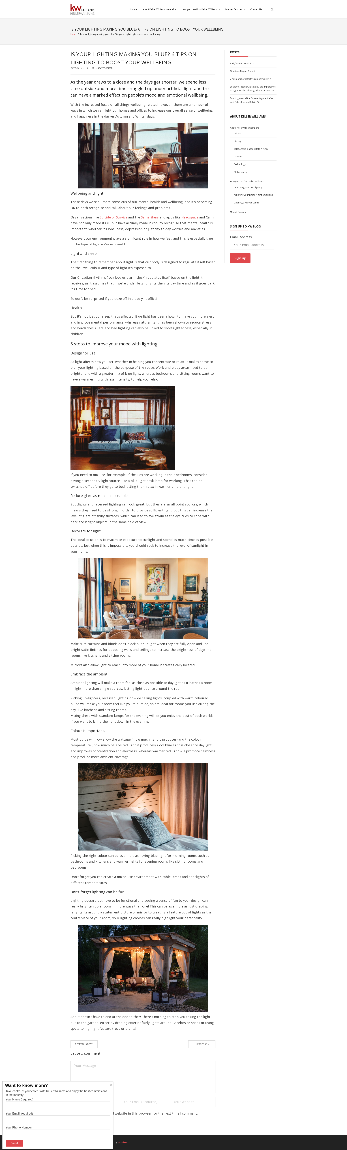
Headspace (190, 217)
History (237, 141)
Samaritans (150, 217)
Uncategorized (104, 68)
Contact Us (256, 9)
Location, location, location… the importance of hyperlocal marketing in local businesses (253, 88)
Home (133, 9)
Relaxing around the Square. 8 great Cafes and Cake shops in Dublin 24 (251, 100)
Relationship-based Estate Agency (251, 148)
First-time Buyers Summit (242, 71)
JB (87, 68)
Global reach (240, 172)
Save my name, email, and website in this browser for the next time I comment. (136, 1113)
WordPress (124, 1142)
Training (238, 156)
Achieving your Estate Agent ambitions (253, 194)
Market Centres (233, 9)
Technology (240, 164)
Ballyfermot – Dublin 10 (242, 63)
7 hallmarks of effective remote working (250, 78)
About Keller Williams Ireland (158, 9)
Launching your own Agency (248, 187)
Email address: (241, 237)
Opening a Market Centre (246, 202)
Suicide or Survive (114, 217)
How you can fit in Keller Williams (199, 9)
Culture (237, 133)
